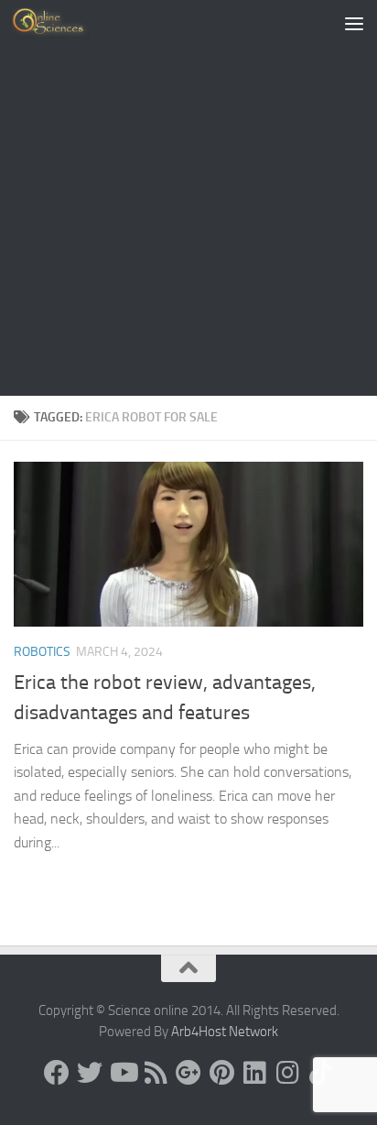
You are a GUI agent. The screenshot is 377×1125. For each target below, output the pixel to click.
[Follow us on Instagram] (287, 1073)
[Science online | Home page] (63, 22)
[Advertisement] (188, 198)
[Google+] (188, 1073)
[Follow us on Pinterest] (221, 1073)
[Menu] (354, 23)
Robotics (42, 652)
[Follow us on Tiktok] (320, 1073)
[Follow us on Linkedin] (254, 1073)
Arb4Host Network (224, 1031)
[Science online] (57, 1073)
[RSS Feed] (155, 1073)
